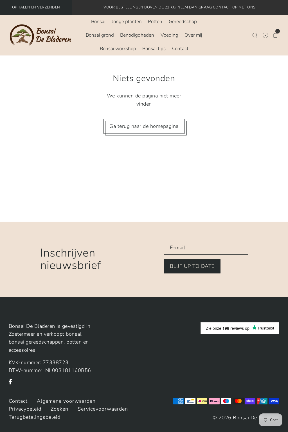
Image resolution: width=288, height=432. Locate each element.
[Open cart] (275, 35)
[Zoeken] (255, 35)
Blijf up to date (192, 266)
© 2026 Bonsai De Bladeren (246, 417)
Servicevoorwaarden (103, 409)
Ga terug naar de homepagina (144, 126)
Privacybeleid (25, 409)
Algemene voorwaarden (66, 401)
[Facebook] (12, 384)
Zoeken (59, 409)
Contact (18, 401)
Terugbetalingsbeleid (34, 417)
